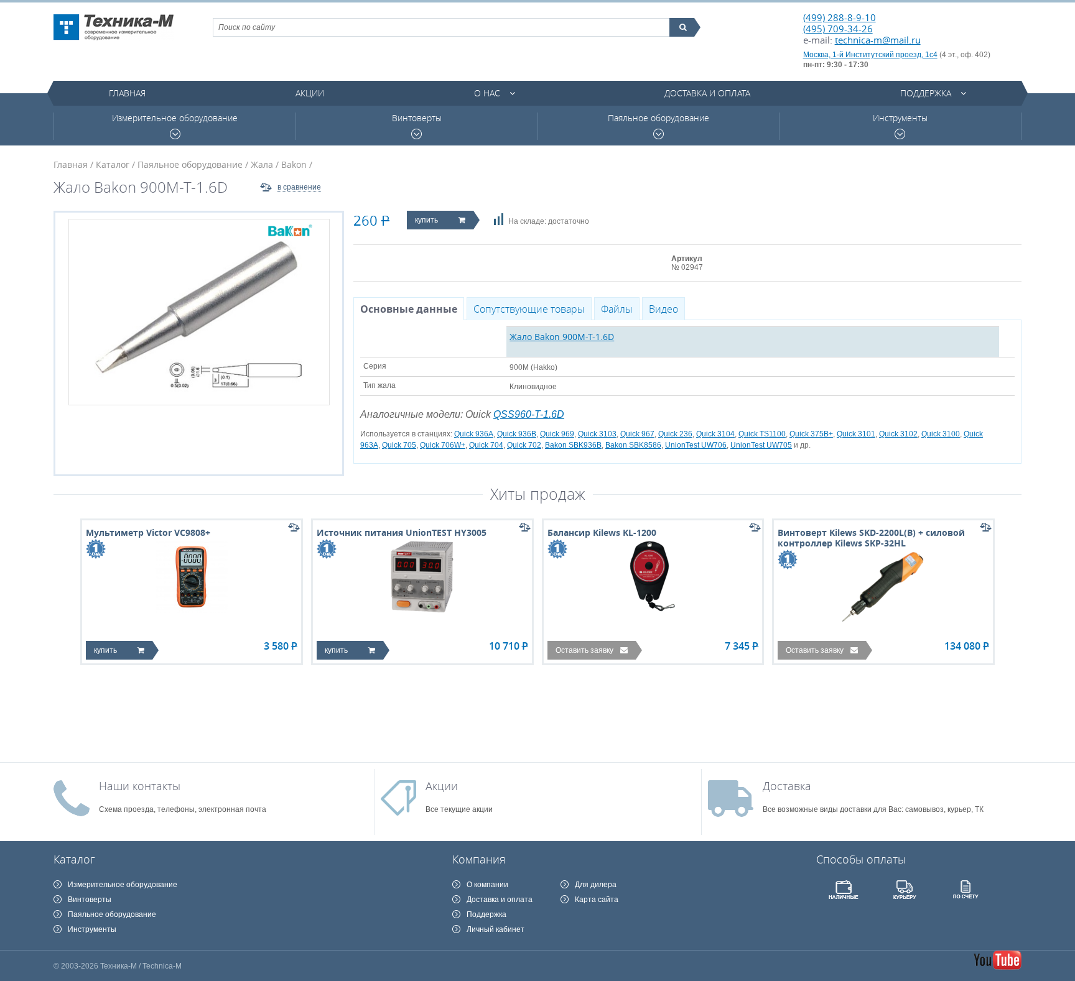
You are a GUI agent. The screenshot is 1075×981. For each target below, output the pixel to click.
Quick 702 (524, 445)
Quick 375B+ (811, 434)
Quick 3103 (597, 434)
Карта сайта (596, 899)
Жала (262, 164)
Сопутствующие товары (529, 309)
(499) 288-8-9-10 (839, 17)
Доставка (787, 785)
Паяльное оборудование (658, 118)
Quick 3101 (856, 434)
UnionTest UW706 (696, 445)
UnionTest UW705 (761, 445)
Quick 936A (473, 434)
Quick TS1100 (762, 434)
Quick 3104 (715, 434)
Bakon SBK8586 (633, 445)
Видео (663, 309)
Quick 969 (557, 434)
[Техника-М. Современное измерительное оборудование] (114, 27)
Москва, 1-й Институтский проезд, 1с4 (870, 54)
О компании (487, 884)
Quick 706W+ (442, 445)
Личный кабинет (495, 929)
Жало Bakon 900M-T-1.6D (562, 337)
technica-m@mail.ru (878, 40)
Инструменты (900, 118)
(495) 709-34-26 (838, 28)
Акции (310, 93)
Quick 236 (675, 434)
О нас (487, 93)
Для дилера (596, 884)
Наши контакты (139, 785)
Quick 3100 (940, 434)
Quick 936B (516, 434)
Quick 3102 (898, 434)
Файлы (617, 309)
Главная (127, 93)
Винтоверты (417, 118)
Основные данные (408, 309)
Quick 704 (486, 445)
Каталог (112, 164)
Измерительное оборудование (175, 118)
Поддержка (925, 93)
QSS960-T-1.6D (528, 414)
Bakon (294, 164)
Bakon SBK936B (573, 445)
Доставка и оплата (707, 93)
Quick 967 (637, 434)
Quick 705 (399, 445)
